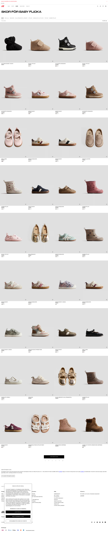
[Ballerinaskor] (40, 233)
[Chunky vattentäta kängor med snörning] (94, 424)
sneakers (82, 471)
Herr (12, 6)
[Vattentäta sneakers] (67, 42)
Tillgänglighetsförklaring (34, 502)
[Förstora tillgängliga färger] (29, 113)
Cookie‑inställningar (59, 505)
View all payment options (30, 530)
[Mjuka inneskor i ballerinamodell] (67, 376)
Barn (17, 6)
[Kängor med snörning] (67, 424)
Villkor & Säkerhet (58, 498)
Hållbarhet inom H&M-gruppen (35, 496)
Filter (103, 20)
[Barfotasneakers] (40, 137)
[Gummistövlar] (13, 185)
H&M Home (22, 6)
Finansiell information (33, 499)
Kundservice (57, 493)
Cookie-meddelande (59, 502)
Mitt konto (56, 495)
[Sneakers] (40, 376)
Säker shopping (57, 501)
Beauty (28, 6)
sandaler (60, 471)
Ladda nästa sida (54, 456)
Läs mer (82, 495)
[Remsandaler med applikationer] (40, 424)
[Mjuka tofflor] (40, 42)
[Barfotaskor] (40, 90)
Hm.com (3, 486)
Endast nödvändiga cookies (18, 516)
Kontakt (56, 499)
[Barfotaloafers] (94, 137)
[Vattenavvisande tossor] (13, 42)
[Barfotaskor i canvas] (67, 280)
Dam (9, 6)
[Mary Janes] (13, 137)
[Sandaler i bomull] (13, 376)
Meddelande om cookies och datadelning (18, 508)
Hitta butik (56, 496)
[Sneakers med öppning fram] (40, 328)
